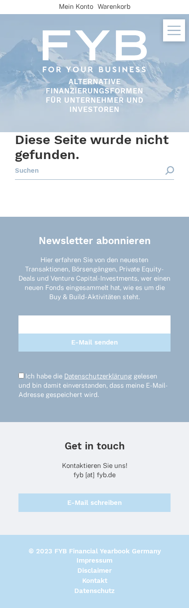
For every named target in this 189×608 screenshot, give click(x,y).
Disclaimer (94, 571)
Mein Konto (76, 6)
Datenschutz (94, 591)
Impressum (94, 560)
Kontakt (94, 581)
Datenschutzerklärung (98, 376)
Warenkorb (114, 6)
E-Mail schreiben (94, 503)
